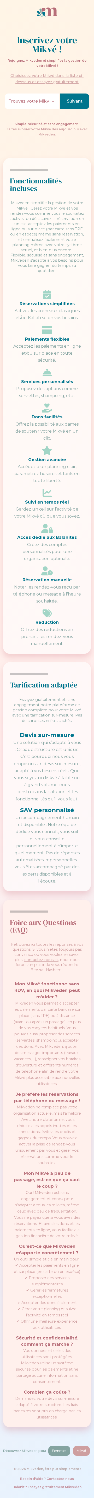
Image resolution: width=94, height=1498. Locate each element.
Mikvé (81, 1451)
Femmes (59, 1451)
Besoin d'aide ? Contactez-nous (47, 1479)
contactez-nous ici (41, 959)
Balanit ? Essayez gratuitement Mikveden (47, 1487)
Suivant (75, 101)
